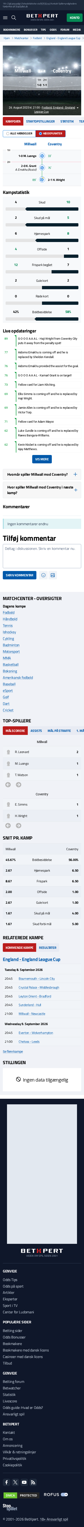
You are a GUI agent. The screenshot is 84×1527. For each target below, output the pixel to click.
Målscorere (15, 730)
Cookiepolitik (12, 1465)
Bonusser (30, 30)
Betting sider (12, 1330)
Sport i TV (10, 1305)
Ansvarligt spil (13, 1414)
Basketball (11, 664)
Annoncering (12, 1445)
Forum (64, 30)
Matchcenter (21, 38)
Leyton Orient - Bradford (35, 996)
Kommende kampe (19, 947)
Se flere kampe (13, 1051)
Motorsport (11, 651)
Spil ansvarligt (14, 3)
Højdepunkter (52, 133)
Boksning (10, 671)
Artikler (8, 1292)
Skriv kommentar (19, 575)
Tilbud (7, 1363)
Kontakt (9, 1432)
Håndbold (10, 619)
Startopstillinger (40, 121)
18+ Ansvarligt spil (54, 1519)
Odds (53, 30)
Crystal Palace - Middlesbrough (39, 987)
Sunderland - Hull (30, 1004)
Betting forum (13, 1381)
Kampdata (13, 121)
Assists (36, 730)
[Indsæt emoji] (43, 575)
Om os (7, 1439)
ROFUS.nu (44, 3)
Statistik (67, 121)
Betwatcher (12, 1388)
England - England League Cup (63, 38)
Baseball (9, 684)
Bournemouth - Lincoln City (37, 978)
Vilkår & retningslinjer (19, 1452)
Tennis (8, 625)
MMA (7, 658)
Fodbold (37, 38)
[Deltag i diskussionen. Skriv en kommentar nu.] (42, 556)
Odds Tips (10, 1279)
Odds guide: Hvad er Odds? (23, 1407)
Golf (6, 697)
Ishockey (9, 632)
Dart (6, 703)
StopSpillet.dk (21, 6)
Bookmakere (11, 30)
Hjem (7, 38)
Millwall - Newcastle (32, 1013)
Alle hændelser (21, 133)
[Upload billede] (53, 575)
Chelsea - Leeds (29, 1041)
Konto (75, 17)
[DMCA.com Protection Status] (21, 1495)
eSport (8, 690)
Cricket (8, 710)
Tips (43, 30)
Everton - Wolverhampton (36, 1032)
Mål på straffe (59, 730)
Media (77, 30)
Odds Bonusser (14, 1337)
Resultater (47, 947)
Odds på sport (13, 1286)
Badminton (11, 645)
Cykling (8, 638)
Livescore (10, 1401)
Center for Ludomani (18, 1312)
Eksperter (10, 1299)
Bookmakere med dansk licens (26, 1350)
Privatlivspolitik (14, 1458)
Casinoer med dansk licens (23, 1356)
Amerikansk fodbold (18, 677)
